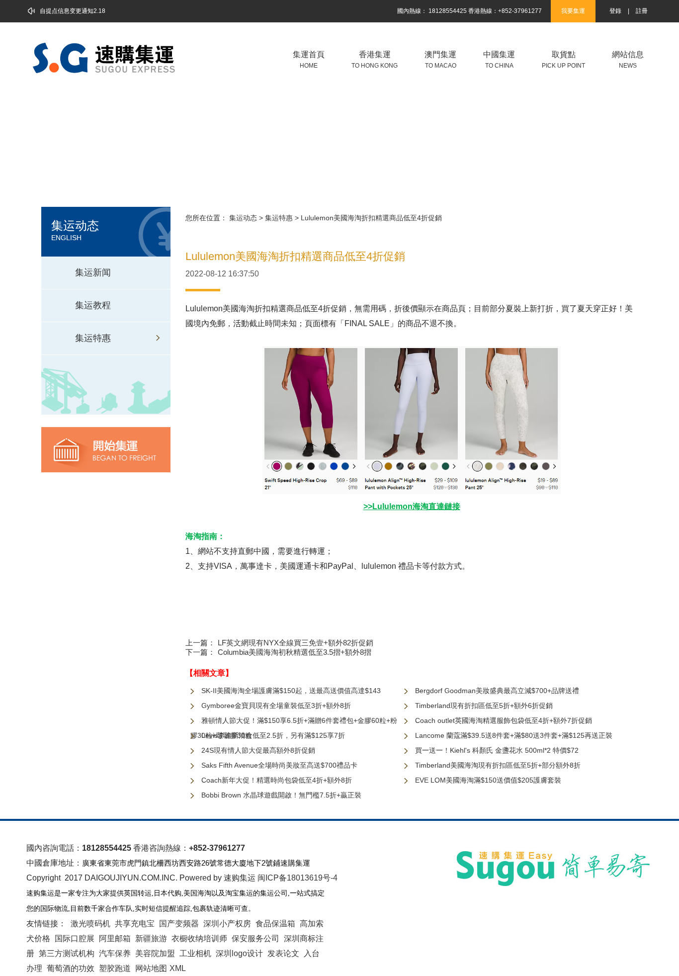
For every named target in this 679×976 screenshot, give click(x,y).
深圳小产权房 (227, 923)
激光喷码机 (90, 923)
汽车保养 (115, 953)
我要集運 (573, 10)
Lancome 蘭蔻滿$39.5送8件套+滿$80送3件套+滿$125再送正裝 (513, 735)
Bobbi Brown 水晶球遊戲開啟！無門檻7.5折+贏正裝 (281, 795)
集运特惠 (279, 218)
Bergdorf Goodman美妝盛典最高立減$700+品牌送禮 (497, 691)
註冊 (642, 10)
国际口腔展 (74, 938)
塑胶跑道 (115, 968)
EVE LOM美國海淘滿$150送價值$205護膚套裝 (488, 780)
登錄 (615, 10)
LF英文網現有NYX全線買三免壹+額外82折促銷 (295, 642)
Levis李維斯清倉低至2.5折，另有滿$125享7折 (273, 735)
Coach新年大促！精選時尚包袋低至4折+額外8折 (276, 780)
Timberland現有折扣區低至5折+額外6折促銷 (484, 706)
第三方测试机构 (66, 953)
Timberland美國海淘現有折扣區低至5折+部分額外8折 (498, 765)
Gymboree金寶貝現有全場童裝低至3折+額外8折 (276, 706)
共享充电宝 (135, 923)
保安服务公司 (255, 938)
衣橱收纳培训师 (199, 938)
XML (178, 968)
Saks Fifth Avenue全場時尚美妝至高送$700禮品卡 (279, 765)
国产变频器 (179, 923)
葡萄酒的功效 (70, 968)
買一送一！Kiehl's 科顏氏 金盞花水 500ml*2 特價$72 (497, 750)
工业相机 (195, 953)
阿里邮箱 (115, 938)
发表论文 (283, 953)
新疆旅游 (151, 938)
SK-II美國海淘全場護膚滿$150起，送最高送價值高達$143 (291, 691)
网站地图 (151, 968)
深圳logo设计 (239, 953)
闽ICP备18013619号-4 (297, 878)
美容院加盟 (155, 953)
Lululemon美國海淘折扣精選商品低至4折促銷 (371, 218)
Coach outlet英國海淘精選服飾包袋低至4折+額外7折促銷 (503, 720)
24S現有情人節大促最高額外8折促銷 (258, 750)
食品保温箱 (275, 923)
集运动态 (243, 218)
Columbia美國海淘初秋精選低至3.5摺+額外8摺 (294, 652)
